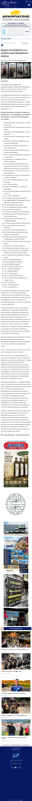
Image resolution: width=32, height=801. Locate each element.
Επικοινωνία (6, 745)
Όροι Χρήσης (26, 745)
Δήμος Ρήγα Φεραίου (9, 435)
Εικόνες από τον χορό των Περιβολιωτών (12, 671)
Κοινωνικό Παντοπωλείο (23, 435)
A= (27, 43)
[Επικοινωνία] (27, 1)
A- (25, 43)
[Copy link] (2, 45)
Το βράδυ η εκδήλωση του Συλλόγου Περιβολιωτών (14, 715)
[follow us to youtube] (16, 768)
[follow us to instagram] (19, 768)
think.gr (21, 800)
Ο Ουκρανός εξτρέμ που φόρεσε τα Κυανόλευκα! (14, 693)
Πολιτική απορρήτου (16, 745)
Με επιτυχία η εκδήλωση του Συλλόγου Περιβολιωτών (15, 649)
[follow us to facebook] (12, 768)
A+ (23, 43)
